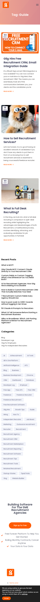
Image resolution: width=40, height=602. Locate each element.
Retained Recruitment (12, 468)
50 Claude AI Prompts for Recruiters (17, 308)
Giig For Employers (8, 343)
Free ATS (19, 390)
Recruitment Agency (12, 434)
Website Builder (18, 478)
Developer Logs (7, 340)
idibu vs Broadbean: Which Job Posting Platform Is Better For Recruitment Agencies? (18, 321)
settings (24, 594)
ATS (26, 365)
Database (30, 380)
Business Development (12, 375)
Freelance (7, 395)
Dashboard (16, 380)
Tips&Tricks (25, 473)
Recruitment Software (12, 454)
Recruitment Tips (10, 459)
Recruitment (21, 429)
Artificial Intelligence (11, 365)
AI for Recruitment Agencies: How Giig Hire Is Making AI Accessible (18, 285)
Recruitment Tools (11, 463)
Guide (32, 409)
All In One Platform (11, 360)
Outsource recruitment (26, 424)
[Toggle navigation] (37, 4)
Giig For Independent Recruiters (14, 345)
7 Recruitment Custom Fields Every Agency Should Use (16, 297)
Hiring (6, 414)
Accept (6, 598)
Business (15, 370)
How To (16, 414)
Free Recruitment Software (14, 405)
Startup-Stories (9, 473)
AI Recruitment (16, 355)
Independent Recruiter (12, 419)
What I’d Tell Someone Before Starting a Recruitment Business (19, 313)
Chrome (30, 375)
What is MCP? (7, 265)
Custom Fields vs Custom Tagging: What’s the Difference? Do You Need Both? (17, 277)
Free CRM (31, 390)
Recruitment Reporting (12, 449)
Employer (23, 385)
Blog (3, 337)
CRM (5, 380)
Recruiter (7, 429)
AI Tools (30, 355)
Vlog (5, 478)
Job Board (30, 419)
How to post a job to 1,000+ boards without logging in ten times (17, 303)
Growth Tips (19, 409)
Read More (8, 91)
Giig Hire (7, 409)
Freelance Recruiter (24, 395)
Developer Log (9, 385)
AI (4, 355)
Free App (7, 390)
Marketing (7, 424)
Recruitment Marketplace (13, 444)
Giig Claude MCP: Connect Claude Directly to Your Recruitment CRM (16, 270)
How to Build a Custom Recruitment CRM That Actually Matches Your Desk (19, 291)
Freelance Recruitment (12, 400)
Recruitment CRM (10, 439)
